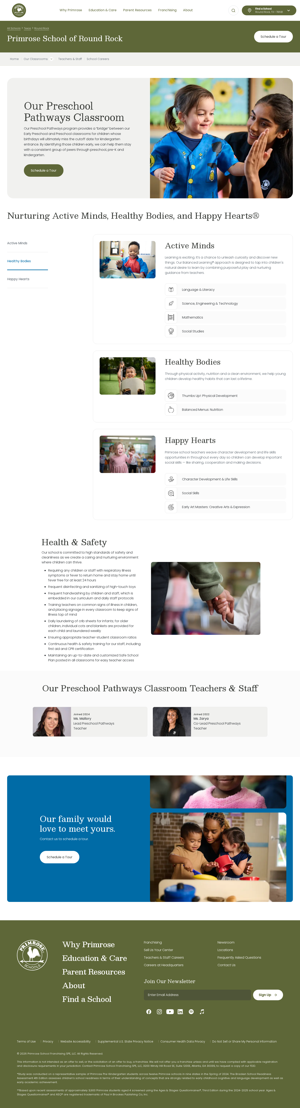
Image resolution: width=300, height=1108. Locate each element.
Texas (27, 28)
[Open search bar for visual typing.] (233, 11)
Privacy (48, 1041)
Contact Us (227, 965)
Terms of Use (26, 1041)
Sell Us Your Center (158, 950)
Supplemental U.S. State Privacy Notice (125, 1041)
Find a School (86, 999)
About (73, 985)
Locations (225, 950)
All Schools (14, 28)
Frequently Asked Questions (239, 957)
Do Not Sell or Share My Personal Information (244, 1041)
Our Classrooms (36, 59)
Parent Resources (93, 971)
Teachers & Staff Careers (164, 957)
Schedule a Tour (273, 36)
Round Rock (41, 28)
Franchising (153, 942)
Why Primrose (88, 944)
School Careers (98, 59)
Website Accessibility (75, 1041)
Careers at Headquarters (163, 965)
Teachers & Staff (70, 59)
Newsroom (226, 942)
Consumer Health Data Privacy (182, 1041)
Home (14, 59)
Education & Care (94, 958)
